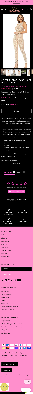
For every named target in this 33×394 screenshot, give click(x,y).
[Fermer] (29, 348)
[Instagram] (14, 388)
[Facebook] (12, 388)
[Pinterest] (19, 388)
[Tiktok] (17, 388)
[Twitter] (9, 388)
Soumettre (17, 382)
